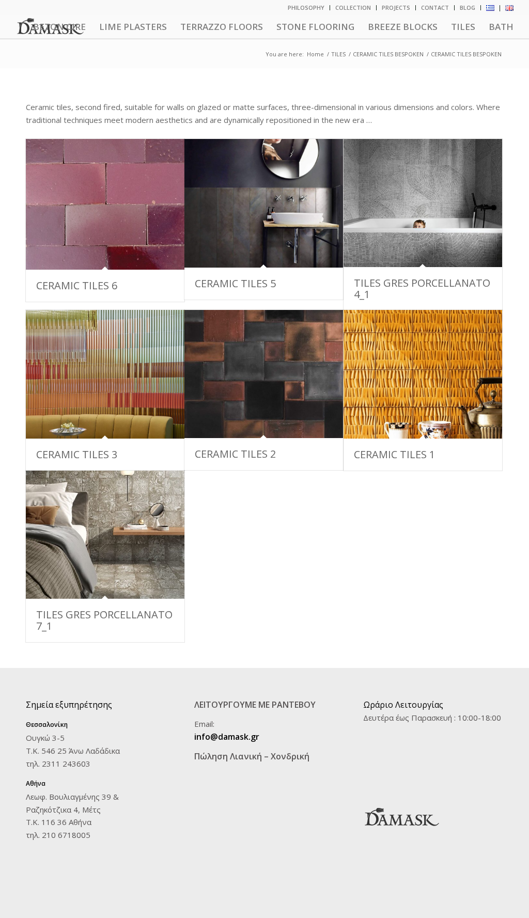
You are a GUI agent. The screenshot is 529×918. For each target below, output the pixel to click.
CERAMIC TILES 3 (76, 454)
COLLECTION (353, 7)
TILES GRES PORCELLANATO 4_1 (422, 288)
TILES (338, 54)
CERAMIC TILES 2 (235, 454)
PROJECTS (396, 7)
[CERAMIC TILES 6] (105, 204)
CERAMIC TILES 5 (235, 283)
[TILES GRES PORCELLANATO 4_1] (423, 203)
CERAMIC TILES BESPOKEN (388, 54)
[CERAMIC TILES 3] (105, 374)
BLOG (467, 7)
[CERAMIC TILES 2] (263, 374)
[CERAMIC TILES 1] (423, 374)
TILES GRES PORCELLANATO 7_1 (104, 620)
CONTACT (435, 7)
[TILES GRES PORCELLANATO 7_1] (105, 535)
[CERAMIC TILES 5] (263, 203)
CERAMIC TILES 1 (394, 454)
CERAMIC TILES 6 (76, 285)
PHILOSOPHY (306, 7)
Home (315, 54)
